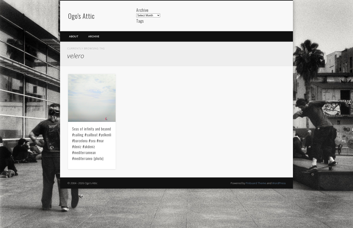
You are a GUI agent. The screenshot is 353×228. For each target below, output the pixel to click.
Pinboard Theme (256, 183)
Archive (93, 36)
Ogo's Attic (81, 16)
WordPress (279, 183)
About (73, 36)
